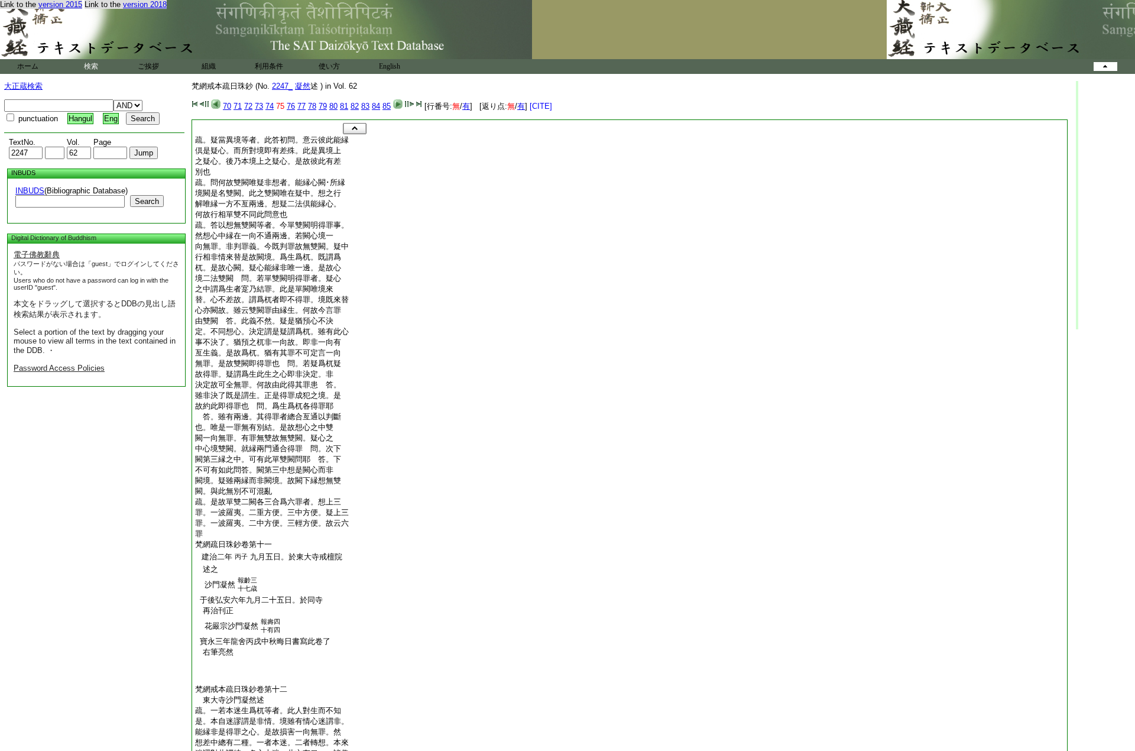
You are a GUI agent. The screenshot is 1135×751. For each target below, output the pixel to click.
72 (248, 106)
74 (269, 106)
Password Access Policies (59, 368)
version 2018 (145, 4)
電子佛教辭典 (37, 254)
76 (291, 106)
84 (376, 106)
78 (312, 106)
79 (323, 106)
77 (301, 106)
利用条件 (269, 66)
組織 (209, 66)
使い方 (329, 66)
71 (238, 106)
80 (333, 106)
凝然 (302, 86)
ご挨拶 (148, 66)
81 (344, 106)
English (389, 66)
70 (227, 106)
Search (147, 201)
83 (365, 106)
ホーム (27, 66)
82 (355, 106)
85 (386, 106)
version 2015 (60, 4)
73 (259, 106)
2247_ (282, 86)
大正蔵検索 (23, 86)
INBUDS (29, 190)
